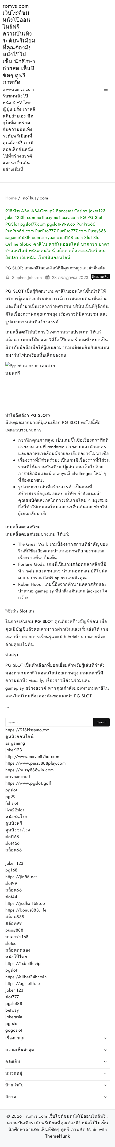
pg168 (11, 870)
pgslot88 (13, 1003)
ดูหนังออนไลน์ (19, 736)
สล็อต (62, 251)
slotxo (11, 943)
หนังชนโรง (16, 817)
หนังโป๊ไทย (16, 957)
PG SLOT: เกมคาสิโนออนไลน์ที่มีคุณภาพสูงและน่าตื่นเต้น (55, 268)
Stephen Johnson (27, 277)
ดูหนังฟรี (13, 823)
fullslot (11, 803)
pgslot (11, 790)
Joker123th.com (20, 217)
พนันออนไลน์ (42, 251)
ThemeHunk (57, 1136)
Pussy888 (97, 231)
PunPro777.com (72, 231)
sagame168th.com (22, 237)
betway (12, 1010)
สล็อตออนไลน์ (83, 251)
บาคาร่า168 (17, 937)
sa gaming (15, 743)
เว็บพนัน (28, 257)
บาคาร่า (89, 244)
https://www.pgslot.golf (28, 783)
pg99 (10, 797)
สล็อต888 (14, 917)
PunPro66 (85, 224)
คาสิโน (40, 244)
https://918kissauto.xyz (27, 730)
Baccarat (64, 211)
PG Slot (94, 217)
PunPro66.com (19, 231)
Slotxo (26, 244)
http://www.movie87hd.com (32, 756)
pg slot (12, 1023)
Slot (88, 237)
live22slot (14, 810)
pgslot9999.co (61, 224)
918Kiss (12, 211)
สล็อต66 (13, 850)
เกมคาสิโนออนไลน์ (38, 673)
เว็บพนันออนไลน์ (53, 257)
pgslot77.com (33, 224)
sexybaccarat (17, 776)
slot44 (11, 897)
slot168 (12, 837)
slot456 (12, 843)
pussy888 (14, 930)
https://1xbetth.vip (23, 963)
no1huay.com (66, 217)
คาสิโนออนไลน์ (64, 244)
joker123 (13, 750)
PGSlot (12, 224)
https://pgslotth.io (22, 983)
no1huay (44, 217)
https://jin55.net (21, 877)
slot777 (12, 997)
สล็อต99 (13, 923)
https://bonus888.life (26, 910)
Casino (80, 211)
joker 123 (14, 863)
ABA (25, 211)
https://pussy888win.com (29, 770)
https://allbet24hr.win (26, 977)
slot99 (11, 883)
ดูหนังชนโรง (17, 830)
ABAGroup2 (43, 211)
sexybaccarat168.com (62, 237)
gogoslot (13, 1030)
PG (83, 217)
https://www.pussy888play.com (35, 763)
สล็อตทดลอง (17, 950)
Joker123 (97, 211)
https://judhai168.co (25, 903)
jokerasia (13, 1017)
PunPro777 (45, 231)
